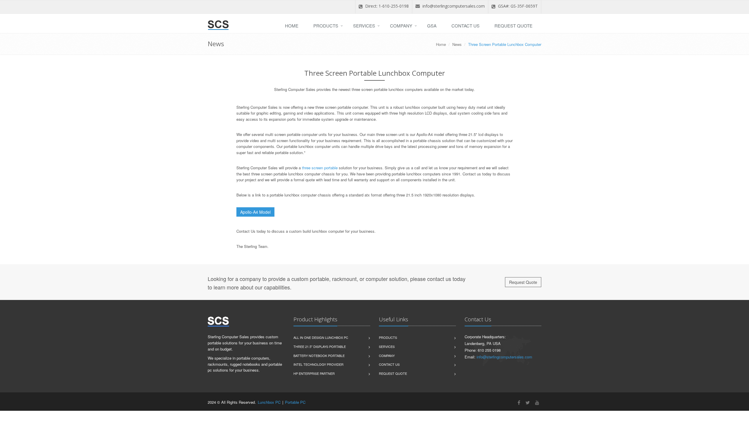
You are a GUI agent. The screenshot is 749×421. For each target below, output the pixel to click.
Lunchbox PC (269, 402)
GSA (432, 26)
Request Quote (513, 26)
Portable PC (295, 402)
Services (364, 26)
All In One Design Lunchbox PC (320, 337)
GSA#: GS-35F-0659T (517, 6)
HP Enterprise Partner (314, 373)
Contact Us (465, 26)
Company (401, 26)
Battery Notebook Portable (319, 355)
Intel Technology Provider (318, 364)
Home (291, 26)
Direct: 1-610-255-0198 (386, 6)
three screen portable (320, 167)
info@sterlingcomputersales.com (453, 6)
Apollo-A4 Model (255, 212)
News (457, 44)
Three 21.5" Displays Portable (319, 346)
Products (325, 26)
